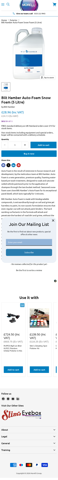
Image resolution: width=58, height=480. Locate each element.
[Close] (53, 220)
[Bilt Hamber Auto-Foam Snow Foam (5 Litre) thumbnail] (5, 87)
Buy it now (29, 153)
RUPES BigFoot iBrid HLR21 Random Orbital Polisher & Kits (13, 348)
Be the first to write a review (29, 270)
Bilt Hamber (9, 106)
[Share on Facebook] (3, 165)
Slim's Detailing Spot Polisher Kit (38, 347)
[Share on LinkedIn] (13, 165)
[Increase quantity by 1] (25, 145)
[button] (29, 270)
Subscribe (29, 252)
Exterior (13, 20)
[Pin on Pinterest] (19, 165)
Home (4, 20)
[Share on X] (8, 165)
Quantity (5, 139)
